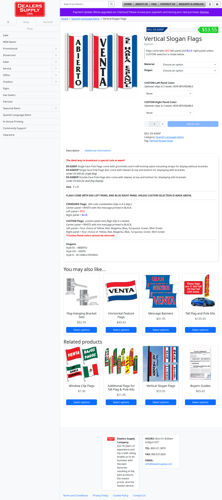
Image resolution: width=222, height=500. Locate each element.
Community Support (14, 128)
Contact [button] (167, 4)
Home (64, 18)
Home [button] (128, 4)
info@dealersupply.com (158, 464)
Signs (6, 88)
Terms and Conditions (75, 495)
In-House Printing (13, 121)
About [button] (141, 4)
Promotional (10, 48)
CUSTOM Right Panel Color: (160, 102)
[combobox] (85, 4)
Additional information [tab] (98, 150)
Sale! (5, 35)
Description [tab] (72, 150)
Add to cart (193, 124)
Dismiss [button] (204, 12)
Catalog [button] (191, 4)
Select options (82, 330)
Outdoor (8, 81)
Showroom (9, 55)
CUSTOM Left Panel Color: (159, 82)
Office (6, 75)
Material (149, 64)
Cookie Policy (120, 495)
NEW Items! (9, 42)
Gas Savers (9, 95)
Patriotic (8, 101)
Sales (6, 61)
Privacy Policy (100, 495)
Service (7, 68)
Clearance (8, 135)
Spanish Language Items (85, 18)
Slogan (148, 70)
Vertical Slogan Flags (161, 140)
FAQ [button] (153, 4)
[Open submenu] (56, 48)
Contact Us (139, 495)
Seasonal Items (11, 108)
